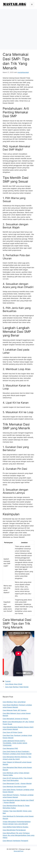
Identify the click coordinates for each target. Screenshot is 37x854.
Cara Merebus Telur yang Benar (14, 702)
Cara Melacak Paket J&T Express (14, 710)
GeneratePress (18, 851)
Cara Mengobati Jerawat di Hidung (15, 719)
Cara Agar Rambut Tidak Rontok (16, 687)
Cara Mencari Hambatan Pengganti (15, 841)
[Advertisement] (18, 28)
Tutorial (8, 681)
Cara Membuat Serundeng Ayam (14, 786)
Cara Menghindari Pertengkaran (14, 830)
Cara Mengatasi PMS (10, 748)
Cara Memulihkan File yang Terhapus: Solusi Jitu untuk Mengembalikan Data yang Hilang (18, 835)
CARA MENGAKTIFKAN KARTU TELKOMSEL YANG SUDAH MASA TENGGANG (15, 743)
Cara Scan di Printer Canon (12, 732)
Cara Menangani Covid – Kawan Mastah (17, 783)
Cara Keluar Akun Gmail (13, 684)
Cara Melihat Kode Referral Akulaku (15, 827)
